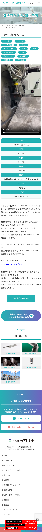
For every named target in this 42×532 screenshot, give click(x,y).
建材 (34, 49)
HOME (4, 456)
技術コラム (6, 475)
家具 (23, 45)
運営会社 (5, 505)
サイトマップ (7, 515)
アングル (20, 41)
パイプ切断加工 (9, 45)
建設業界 (23, 56)
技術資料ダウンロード (11, 485)
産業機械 (7, 60)
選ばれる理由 (7, 460)
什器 (22, 52)
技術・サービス (8, 465)
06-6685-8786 (23, 418)
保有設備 (5, 480)
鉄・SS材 (7, 41)
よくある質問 (7, 490)
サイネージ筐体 (9, 49)
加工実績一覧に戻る (21, 298)
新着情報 (5, 500)
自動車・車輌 (8, 56)
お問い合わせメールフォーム (23, 427)
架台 (23, 49)
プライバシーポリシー (11, 510)
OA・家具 (21, 60)
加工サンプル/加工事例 (11, 470)
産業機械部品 (8, 52)
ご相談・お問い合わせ (11, 495)
